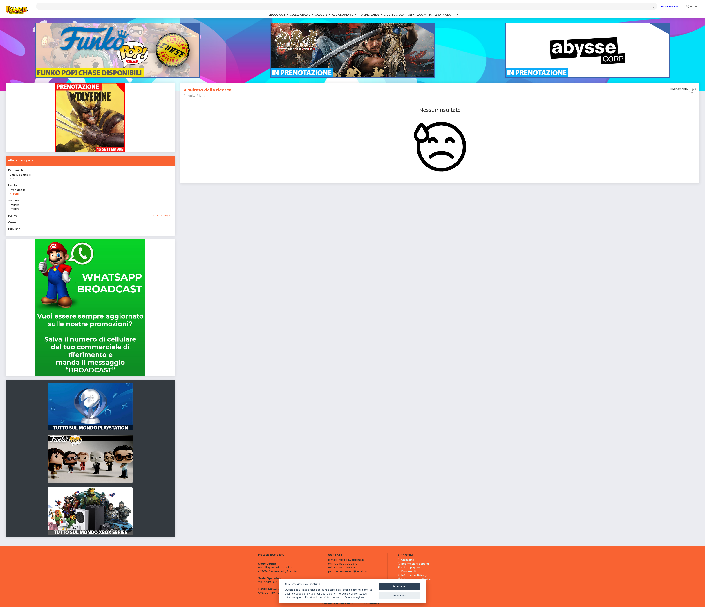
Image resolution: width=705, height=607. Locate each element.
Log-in (693, 6)
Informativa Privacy (413, 575)
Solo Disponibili (20, 174)
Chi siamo (407, 559)
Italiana (14, 205)
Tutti (13, 178)
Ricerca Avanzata (671, 6)
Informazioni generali (414, 563)
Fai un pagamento (412, 567)
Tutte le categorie (163, 215)
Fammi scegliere (354, 597)
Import (14, 208)
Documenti (408, 571)
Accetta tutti (400, 586)
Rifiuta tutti (399, 595)
